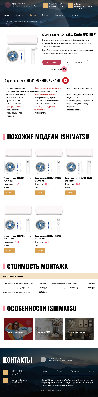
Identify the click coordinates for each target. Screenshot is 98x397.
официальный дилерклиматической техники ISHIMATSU (24, 4)
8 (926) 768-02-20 (55, 4)
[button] (65, 80)
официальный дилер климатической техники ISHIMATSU (60, 359)
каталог (13, 21)
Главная (6, 15)
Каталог (33, 15)
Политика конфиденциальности (51, 390)
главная (7, 21)
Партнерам (59, 15)
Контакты (74, 15)
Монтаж (45, 15)
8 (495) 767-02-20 (56, 6)
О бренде (19, 15)
